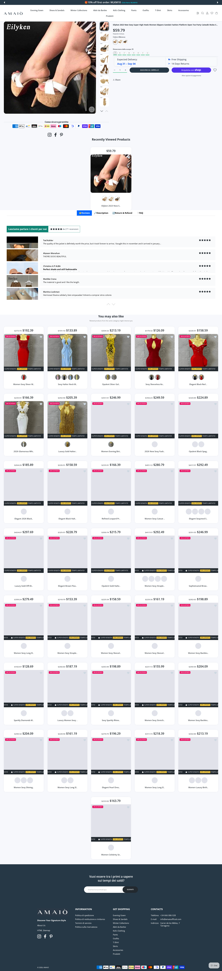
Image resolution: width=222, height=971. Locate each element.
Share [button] (118, 79)
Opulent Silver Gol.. (111, 384)
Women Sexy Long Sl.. (24, 653)
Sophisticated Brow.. (198, 586)
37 (124, 53)
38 (129, 53)
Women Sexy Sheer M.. (23, 384)
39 (134, 53)
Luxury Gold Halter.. (67, 451)
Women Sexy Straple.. (155, 586)
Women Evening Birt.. (111, 451)
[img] (56, 229)
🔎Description (101, 213)
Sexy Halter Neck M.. (67, 384)
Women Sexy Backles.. (198, 653)
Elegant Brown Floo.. (67, 586)
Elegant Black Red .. (198, 384)
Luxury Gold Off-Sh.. (24, 586)
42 (147, 53)
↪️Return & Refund (122, 213)
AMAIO (46, 967)
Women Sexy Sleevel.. (111, 653)
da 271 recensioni (70, 229)
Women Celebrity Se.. (111, 854)
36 (120, 53)
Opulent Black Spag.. (198, 451)
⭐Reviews (84, 213)
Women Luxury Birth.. (198, 787)
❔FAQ (139, 213)
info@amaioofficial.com (170, 919)
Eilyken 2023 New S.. (111, 205)
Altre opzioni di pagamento (191, 75)
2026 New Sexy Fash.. (155, 451)
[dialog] (202, 13)
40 (138, 53)
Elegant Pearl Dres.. (111, 787)
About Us (41, 925)
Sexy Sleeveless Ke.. (155, 384)
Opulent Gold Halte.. (111, 586)
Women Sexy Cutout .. (155, 518)
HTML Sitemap (43, 930)
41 (143, 53)
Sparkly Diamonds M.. (24, 720)
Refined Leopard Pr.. (111, 518)
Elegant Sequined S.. (198, 518)
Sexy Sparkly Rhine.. (111, 720)
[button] (4, 2)
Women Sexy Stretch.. (155, 720)
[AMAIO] (13, 13)
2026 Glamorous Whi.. (24, 451)
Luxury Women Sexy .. (67, 720)
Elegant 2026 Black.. (24, 518)
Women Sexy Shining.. (24, 787)
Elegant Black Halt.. (67, 518)
